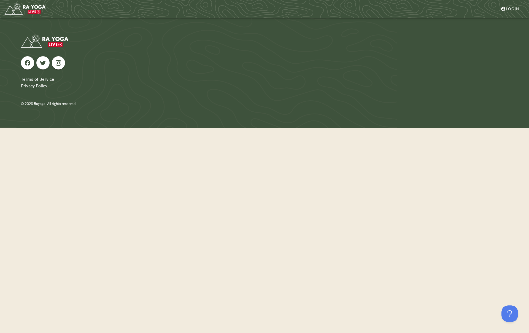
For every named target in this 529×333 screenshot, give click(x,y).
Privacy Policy (34, 85)
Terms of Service (37, 79)
